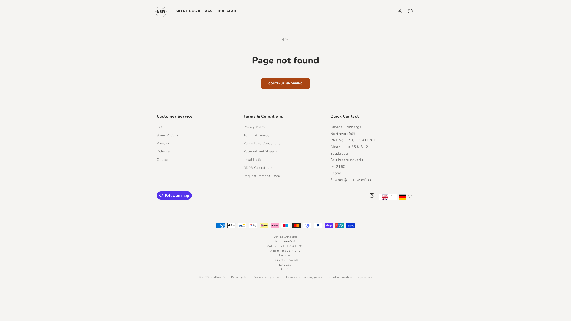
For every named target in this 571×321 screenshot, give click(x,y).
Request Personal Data (262, 176)
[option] (405, 197)
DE (410, 197)
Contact (163, 159)
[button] (410, 11)
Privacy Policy (254, 127)
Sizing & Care (167, 135)
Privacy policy (262, 277)
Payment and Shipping (261, 151)
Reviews (163, 143)
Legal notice (364, 277)
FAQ (160, 127)
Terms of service (256, 135)
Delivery (163, 151)
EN (393, 197)
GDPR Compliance (258, 167)
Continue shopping (285, 83)
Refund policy (240, 277)
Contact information (339, 277)
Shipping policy (312, 277)
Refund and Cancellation (263, 143)
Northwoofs (218, 277)
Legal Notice (254, 159)
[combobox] (388, 197)
